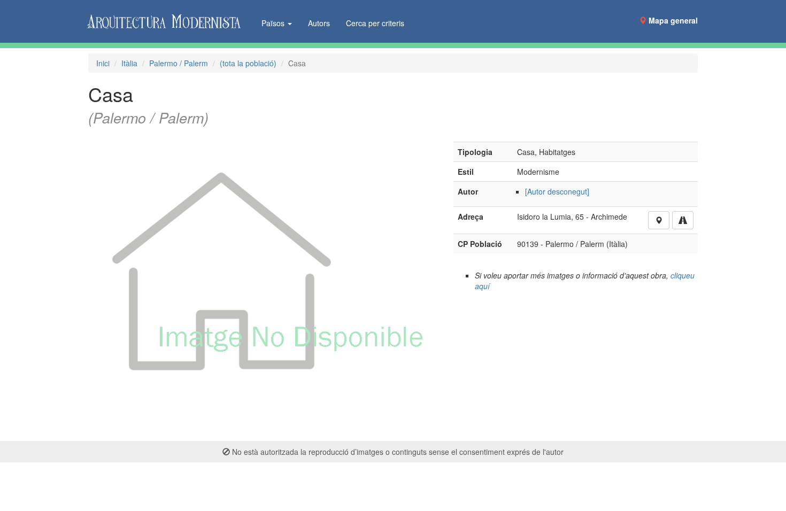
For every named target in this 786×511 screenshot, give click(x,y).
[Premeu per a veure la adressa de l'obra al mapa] (658, 220)
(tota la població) (248, 63)
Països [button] (274, 23)
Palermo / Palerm (178, 63)
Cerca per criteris (375, 23)
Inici (103, 63)
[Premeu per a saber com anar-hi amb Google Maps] (682, 220)
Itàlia (129, 63)
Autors (319, 23)
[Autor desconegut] (557, 191)
